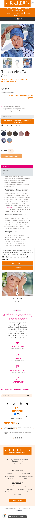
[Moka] (15, 134)
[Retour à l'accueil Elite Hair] (18, 450)
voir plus (15, 428)
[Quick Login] (21, 19)
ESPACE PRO (18, 500)
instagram (14, 403)
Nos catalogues (9, 476)
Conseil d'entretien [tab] (8, 174)
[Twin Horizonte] (3, 141)
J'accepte (17, 268)
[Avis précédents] (1, 428)
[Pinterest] (19, 125)
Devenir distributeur (18, 13)
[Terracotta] (27, 134)
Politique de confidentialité (25, 489)
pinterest (27, 403)
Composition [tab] (6, 170)
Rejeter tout (17, 263)
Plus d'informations (9, 257)
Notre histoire (9, 473)
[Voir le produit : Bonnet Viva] (17, 280)
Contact (19, 463)
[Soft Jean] (9, 141)
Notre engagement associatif (25, 476)
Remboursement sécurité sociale (10, 486)
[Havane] (9, 134)
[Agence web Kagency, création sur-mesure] (19, 510)
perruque (9, 207)
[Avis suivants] (34, 428)
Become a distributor (25, 492)
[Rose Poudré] (21, 134)
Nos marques (9, 478)
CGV (25, 487)
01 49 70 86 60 (18, 461)
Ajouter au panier (12, 156)
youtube (20, 403)
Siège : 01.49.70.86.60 (15, 8)
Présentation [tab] (6, 166)
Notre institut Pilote (25, 473)
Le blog (25, 478)
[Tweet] (16, 125)
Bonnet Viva (17, 298)
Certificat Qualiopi (17, 494)
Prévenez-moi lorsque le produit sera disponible (17, 121)
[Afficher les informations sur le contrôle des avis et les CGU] (27, 416)
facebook (7, 403)
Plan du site (10, 489)
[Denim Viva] (3, 134)
